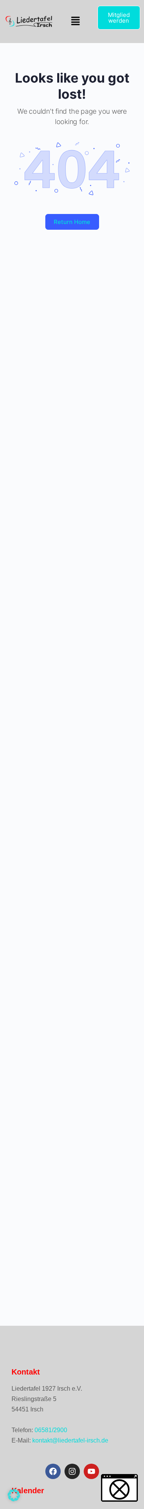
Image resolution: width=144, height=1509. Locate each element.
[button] (75, 21)
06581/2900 (51, 1430)
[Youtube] (91, 1471)
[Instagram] (72, 1471)
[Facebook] (53, 1471)
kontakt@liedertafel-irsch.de (70, 1440)
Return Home (72, 222)
